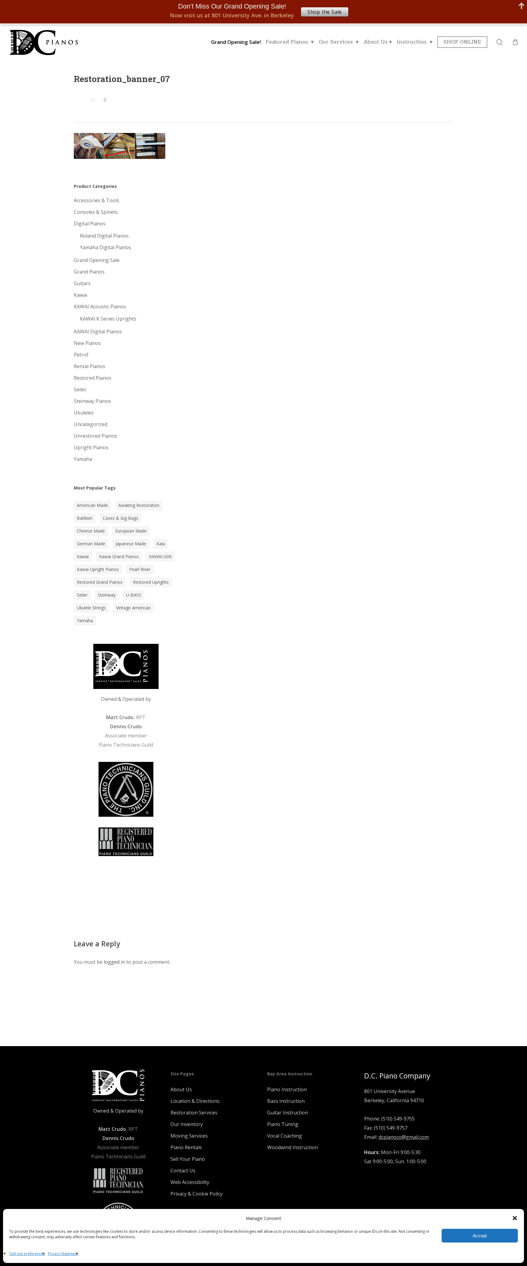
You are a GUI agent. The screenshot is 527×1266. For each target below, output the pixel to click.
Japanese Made (131, 544)
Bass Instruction (286, 1101)
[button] (515, 1218)
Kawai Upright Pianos (98, 569)
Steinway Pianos (92, 401)
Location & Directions (195, 1101)
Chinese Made (91, 531)
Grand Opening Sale (97, 260)
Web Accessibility (189, 1182)
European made (131, 531)
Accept (480, 1235)
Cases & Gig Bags (120, 518)
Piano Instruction (287, 1089)
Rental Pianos (89, 366)
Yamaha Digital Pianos (105, 247)
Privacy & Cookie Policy (196, 1193)
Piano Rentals (186, 1147)
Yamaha (83, 459)
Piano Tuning (282, 1124)
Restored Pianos (92, 378)
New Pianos (87, 343)
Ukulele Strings (91, 608)
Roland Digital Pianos (104, 235)
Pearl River (139, 569)
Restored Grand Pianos (100, 582)
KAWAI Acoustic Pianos (100, 306)
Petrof (81, 354)
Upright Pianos (91, 447)
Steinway (107, 595)
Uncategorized (90, 424)
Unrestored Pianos (95, 435)
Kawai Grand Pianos (119, 556)
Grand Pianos (89, 271)
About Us (181, 1089)
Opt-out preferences (27, 1253)
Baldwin (84, 518)
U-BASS (133, 595)
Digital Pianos (90, 223)
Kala (160, 544)
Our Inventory (186, 1124)
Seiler (80, 389)
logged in (114, 962)
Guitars (82, 283)
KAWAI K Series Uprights (108, 318)
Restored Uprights (151, 582)
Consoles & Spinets (96, 212)
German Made (91, 544)
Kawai (80, 295)
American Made (92, 505)
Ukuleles (84, 412)
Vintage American (133, 608)
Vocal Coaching (284, 1135)
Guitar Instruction (287, 1112)
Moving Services (189, 1135)
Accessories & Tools (96, 200)
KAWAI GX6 (160, 556)
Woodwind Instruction (292, 1147)
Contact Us (182, 1170)
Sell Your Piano (187, 1159)
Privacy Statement (63, 1253)
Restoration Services (193, 1112)
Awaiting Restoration (139, 505)
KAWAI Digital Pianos (98, 331)
